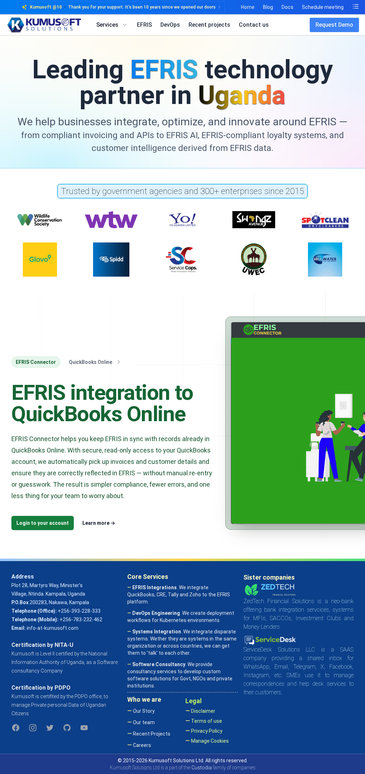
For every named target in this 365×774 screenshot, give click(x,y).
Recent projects (209, 24)
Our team (143, 722)
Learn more (98, 523)
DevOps (170, 24)
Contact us (254, 24)
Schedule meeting (323, 7)
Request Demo (334, 24)
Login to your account (42, 523)
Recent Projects (151, 734)
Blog (268, 7)
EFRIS (144, 24)
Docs (287, 7)
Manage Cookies (209, 741)
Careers (141, 745)
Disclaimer (202, 711)
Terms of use (206, 721)
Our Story (143, 711)
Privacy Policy (206, 731)
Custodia (201, 767)
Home (248, 7)
